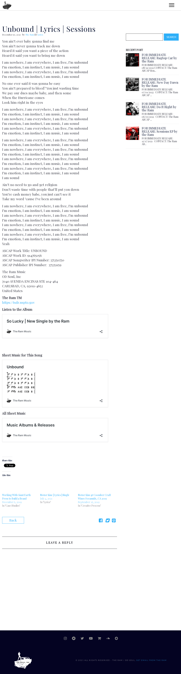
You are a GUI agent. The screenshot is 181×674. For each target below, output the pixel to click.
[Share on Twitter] (107, 520)
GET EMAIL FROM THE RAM (151, 660)
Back (13, 520)
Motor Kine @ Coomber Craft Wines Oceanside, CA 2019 (94, 496)
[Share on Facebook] (100, 520)
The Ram (29, 34)
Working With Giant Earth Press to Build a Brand (16, 496)
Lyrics (40, 34)
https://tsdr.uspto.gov (18, 302)
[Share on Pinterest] (113, 520)
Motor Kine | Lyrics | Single (54, 495)
